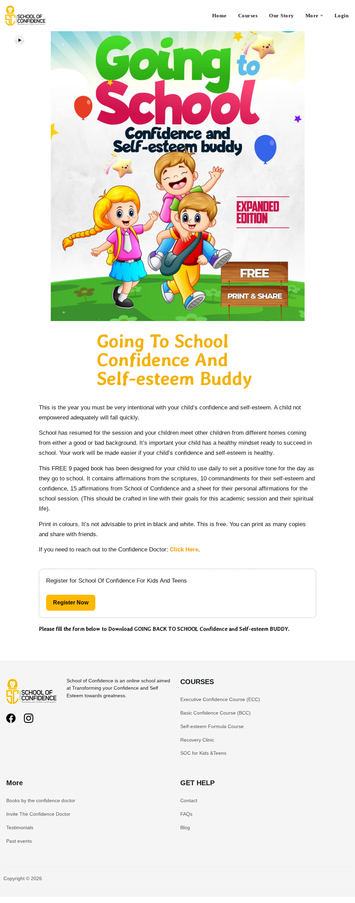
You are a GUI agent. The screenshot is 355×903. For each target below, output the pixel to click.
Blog (185, 827)
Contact (188, 800)
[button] (321, 15)
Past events (19, 841)
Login (342, 15)
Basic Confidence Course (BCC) (215, 713)
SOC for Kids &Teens (203, 753)
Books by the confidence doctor (40, 800)
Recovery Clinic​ (197, 740)
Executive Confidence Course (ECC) (220, 699)
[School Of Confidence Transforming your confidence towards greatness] (26, 15)
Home (219, 15)
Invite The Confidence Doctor (38, 814)
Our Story (281, 15)
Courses (248, 15)
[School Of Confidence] (32, 705)
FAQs (186, 814)
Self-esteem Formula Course (212, 726)
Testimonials (19, 827)
